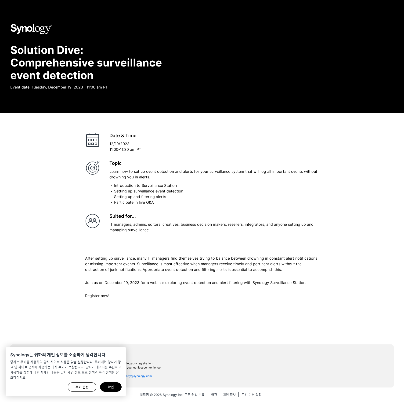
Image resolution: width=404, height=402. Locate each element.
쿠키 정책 (105, 372)
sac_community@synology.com (131, 376)
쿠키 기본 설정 (252, 395)
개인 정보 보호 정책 (81, 372)
